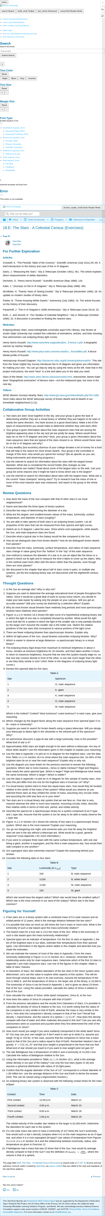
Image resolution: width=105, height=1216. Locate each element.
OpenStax (17, 241)
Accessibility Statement (13, 1212)
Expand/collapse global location (100, 219)
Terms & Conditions (90, 1209)
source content (55, 1166)
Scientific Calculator (13, 147)
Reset (4, 74)
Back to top (8, 1177)
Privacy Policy (75, 1209)
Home (15, 220)
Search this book (7, 46)
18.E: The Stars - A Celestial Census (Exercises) (38, 1163)
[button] (9, 167)
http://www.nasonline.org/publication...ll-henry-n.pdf (54, 342)
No (17, 1190)
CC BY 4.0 (81, 1163)
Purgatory (59, 220)
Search (7, 214)
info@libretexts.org (62, 1212)
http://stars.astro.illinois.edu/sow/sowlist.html (48, 376)
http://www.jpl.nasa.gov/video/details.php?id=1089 (71, 395)
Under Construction (36, 220)
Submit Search (8, 55)
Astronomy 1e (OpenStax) (85, 220)
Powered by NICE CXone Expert (41, 1201)
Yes (8, 1190)
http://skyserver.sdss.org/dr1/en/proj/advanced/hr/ (64, 360)
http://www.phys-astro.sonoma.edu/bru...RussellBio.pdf (57, 351)
